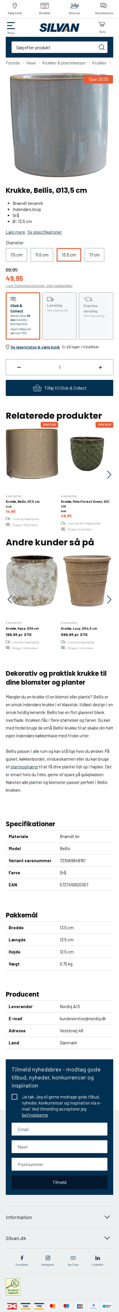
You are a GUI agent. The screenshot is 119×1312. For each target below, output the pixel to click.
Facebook (22, 1264)
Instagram (47, 1264)
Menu (11, 33)
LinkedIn (97, 1264)
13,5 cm (69, 254)
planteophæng (24, 766)
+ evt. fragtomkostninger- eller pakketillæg (39, 285)
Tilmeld (59, 1182)
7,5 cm (16, 254)
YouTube (73, 1264)
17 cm (94, 254)
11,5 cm (42, 254)
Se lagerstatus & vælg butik (35, 347)
